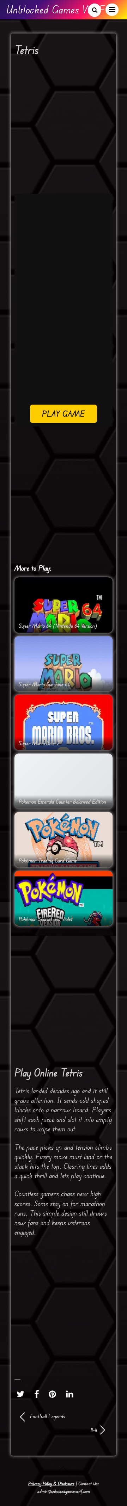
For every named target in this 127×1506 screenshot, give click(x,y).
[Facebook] (38, 1394)
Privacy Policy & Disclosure (51, 1483)
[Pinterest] (54, 1394)
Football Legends (47, 1416)
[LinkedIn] (71, 1394)
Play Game (63, 413)
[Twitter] (22, 1394)
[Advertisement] (63, 127)
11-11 (58, 1429)
